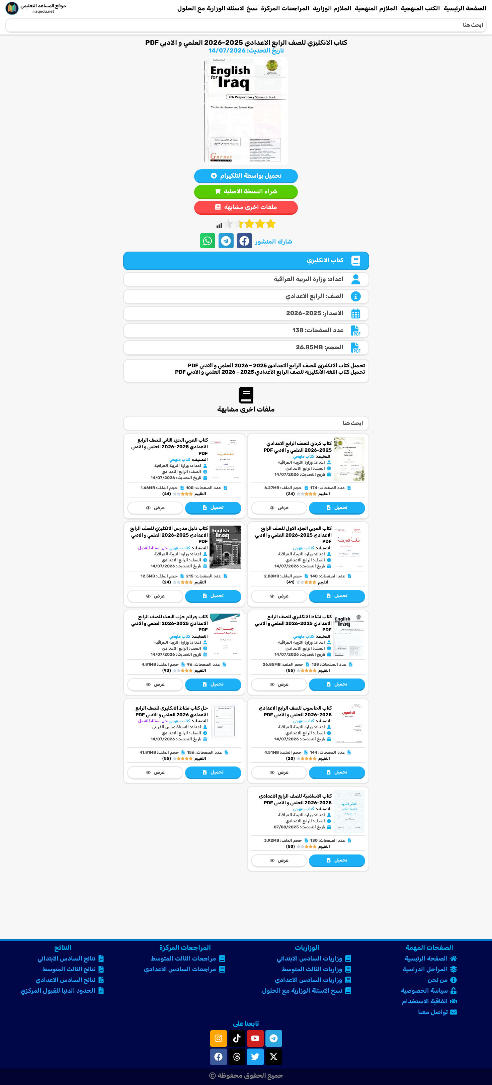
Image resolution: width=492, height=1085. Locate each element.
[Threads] (237, 1057)
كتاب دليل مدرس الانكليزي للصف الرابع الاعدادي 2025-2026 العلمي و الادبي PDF (169, 535)
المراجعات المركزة (285, 8)
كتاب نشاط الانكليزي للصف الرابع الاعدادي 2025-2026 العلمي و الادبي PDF (293, 623)
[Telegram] (273, 1038)
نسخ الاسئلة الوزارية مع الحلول (217, 8)
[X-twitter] (273, 1057)
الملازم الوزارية (332, 8)
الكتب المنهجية (420, 8)
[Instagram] (218, 1038)
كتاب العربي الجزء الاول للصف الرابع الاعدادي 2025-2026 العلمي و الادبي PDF (293, 535)
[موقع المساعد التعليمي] (12, 8)
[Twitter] (255, 1057)
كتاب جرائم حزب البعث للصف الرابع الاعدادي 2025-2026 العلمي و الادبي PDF (169, 623)
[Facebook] (218, 1057)
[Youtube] (255, 1038)
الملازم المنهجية (376, 8)
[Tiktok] (237, 1038)
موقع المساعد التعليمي (43, 6)
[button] (244, 240)
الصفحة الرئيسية (465, 8)
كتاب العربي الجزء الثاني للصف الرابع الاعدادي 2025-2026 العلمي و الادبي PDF (169, 446)
